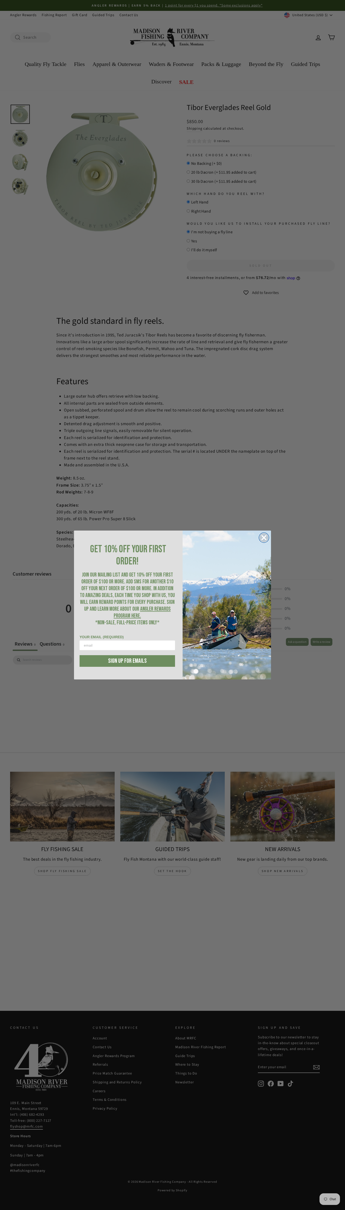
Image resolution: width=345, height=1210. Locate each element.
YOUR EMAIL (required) (102, 637)
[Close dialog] (264, 538)
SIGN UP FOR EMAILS (127, 661)
